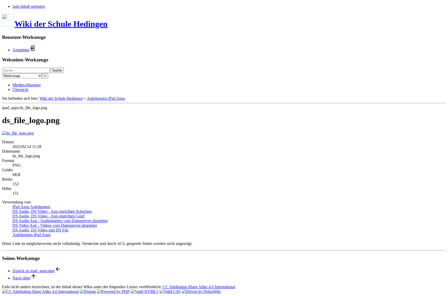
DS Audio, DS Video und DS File (40, 230)
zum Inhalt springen (28, 6)
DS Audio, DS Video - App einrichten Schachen (52, 211)
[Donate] (88, 291)
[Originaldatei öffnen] (18, 133)
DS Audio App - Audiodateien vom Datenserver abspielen (60, 221)
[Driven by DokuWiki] (201, 291)
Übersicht (20, 89)
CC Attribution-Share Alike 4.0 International (199, 287)
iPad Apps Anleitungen (31, 207)
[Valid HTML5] (144, 291)
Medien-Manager (26, 85)
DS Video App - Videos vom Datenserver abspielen (54, 225)
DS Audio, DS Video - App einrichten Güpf (48, 216)
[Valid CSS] (170, 291)
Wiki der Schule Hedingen (61, 98)
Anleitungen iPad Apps (106, 98)
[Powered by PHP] (113, 291)
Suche (57, 70)
